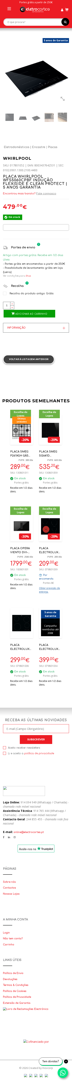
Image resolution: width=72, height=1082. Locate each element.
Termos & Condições (15, 985)
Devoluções (10, 979)
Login (6, 932)
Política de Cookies (14, 991)
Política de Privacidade (17, 997)
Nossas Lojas (11, 893)
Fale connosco (46, 193)
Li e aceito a (31, 753)
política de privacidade (39, 753)
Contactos (9, 887)
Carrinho (8, 944)
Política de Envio (13, 973)
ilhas (28, 276)
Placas (52, 147)
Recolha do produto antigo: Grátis (31, 293)
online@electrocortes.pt (29, 832)
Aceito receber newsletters (24, 747)
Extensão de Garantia (16, 1003)
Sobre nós (9, 882)
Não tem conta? (13, 938)
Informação (16, 327)
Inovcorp (47, 1068)
